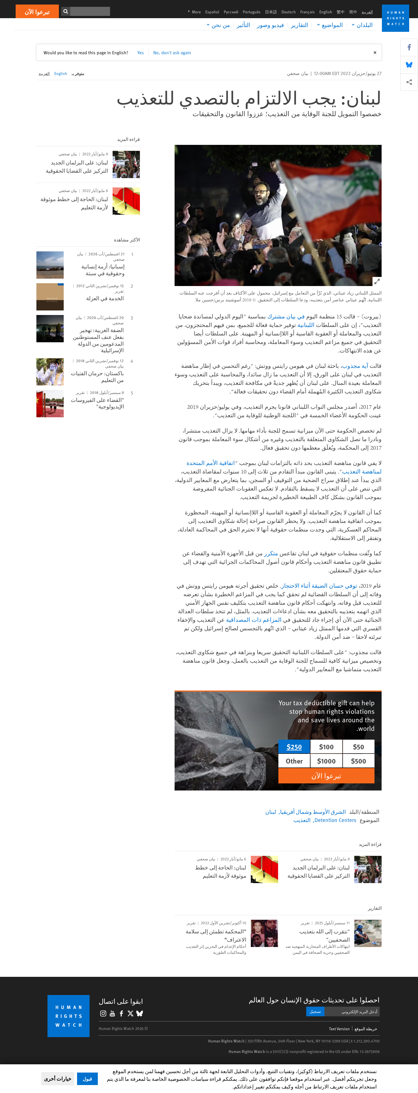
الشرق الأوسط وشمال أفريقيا (313, 811)
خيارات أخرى (57, 1078)
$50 (358, 746)
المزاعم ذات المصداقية (254, 619)
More (192, 11)
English (325, 11)
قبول (87, 1078)
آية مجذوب (355, 365)
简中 (353, 11)
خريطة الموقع (366, 1028)
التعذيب (302, 819)
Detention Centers (335, 819)
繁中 (341, 11)
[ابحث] (65, 11)
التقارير (299, 25)
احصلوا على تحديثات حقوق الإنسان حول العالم (314, 999)
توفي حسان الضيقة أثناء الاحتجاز (319, 585)
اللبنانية (305, 324)
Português (251, 11)
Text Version (339, 1028)
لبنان (270, 811)
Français (307, 11)
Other (294, 760)
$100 (326, 746)
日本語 (271, 11)
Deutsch (289, 11)
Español (212, 11)
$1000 (326, 760)
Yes (140, 52)
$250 (294, 746)
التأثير (243, 25)
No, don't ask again (172, 52)
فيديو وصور (270, 25)
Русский (231, 11)
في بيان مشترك (286, 316)
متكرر (271, 553)
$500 (358, 760)
